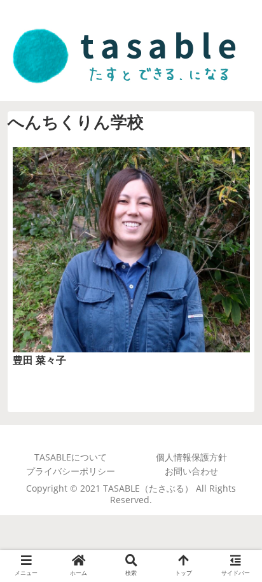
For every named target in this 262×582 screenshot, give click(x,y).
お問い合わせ (191, 471)
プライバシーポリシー (70, 471)
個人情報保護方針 (191, 457)
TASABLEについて (70, 457)
